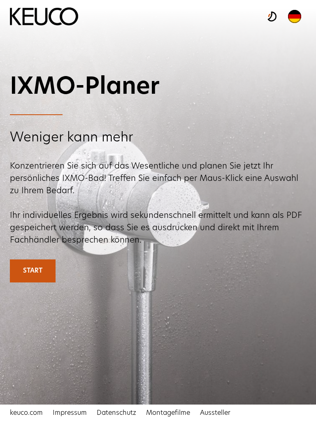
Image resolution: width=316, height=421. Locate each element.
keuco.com (26, 412)
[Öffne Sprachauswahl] (294, 16)
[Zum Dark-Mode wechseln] (271, 16)
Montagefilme (168, 412)
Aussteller (215, 412)
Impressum (70, 412)
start (32, 271)
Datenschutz (116, 412)
